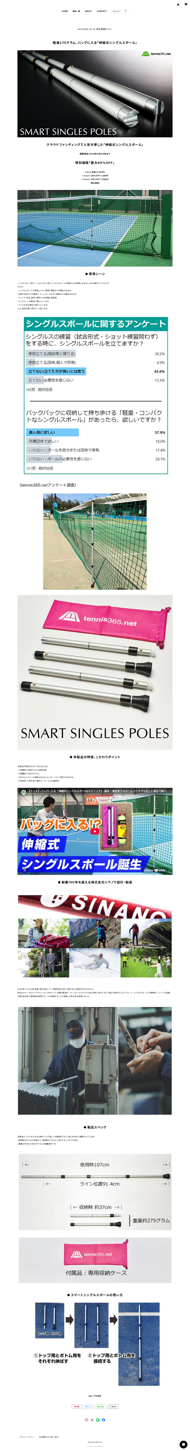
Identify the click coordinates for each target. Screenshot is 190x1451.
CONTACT (102, 11)
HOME (65, 11)
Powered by (92, 1446)
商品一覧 (76, 11)
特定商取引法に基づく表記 (48, 1437)
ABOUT (88, 11)
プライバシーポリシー (27, 1437)
